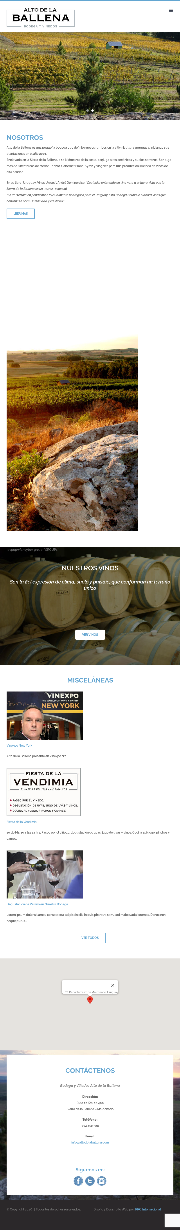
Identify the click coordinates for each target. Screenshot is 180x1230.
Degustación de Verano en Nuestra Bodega (37, 904)
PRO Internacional (148, 1209)
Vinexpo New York (19, 745)
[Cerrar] (113, 985)
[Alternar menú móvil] (171, 10)
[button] (90, 1000)
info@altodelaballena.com (90, 1142)
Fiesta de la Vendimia (22, 822)
